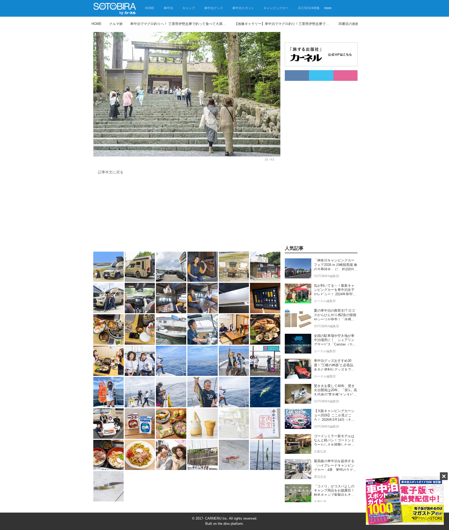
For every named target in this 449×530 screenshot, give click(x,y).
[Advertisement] (186, 214)
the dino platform (230, 524)
